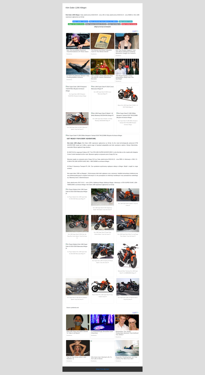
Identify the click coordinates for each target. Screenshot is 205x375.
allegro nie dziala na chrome (76, 24)
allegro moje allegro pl (114, 24)
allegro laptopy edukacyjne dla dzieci (96, 24)
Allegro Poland (100, 369)
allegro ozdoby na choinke (129, 24)
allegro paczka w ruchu (125, 21)
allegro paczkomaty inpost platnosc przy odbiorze (103, 21)
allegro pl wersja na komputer (102, 26)
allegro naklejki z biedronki (80, 21)
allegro (107, 369)
